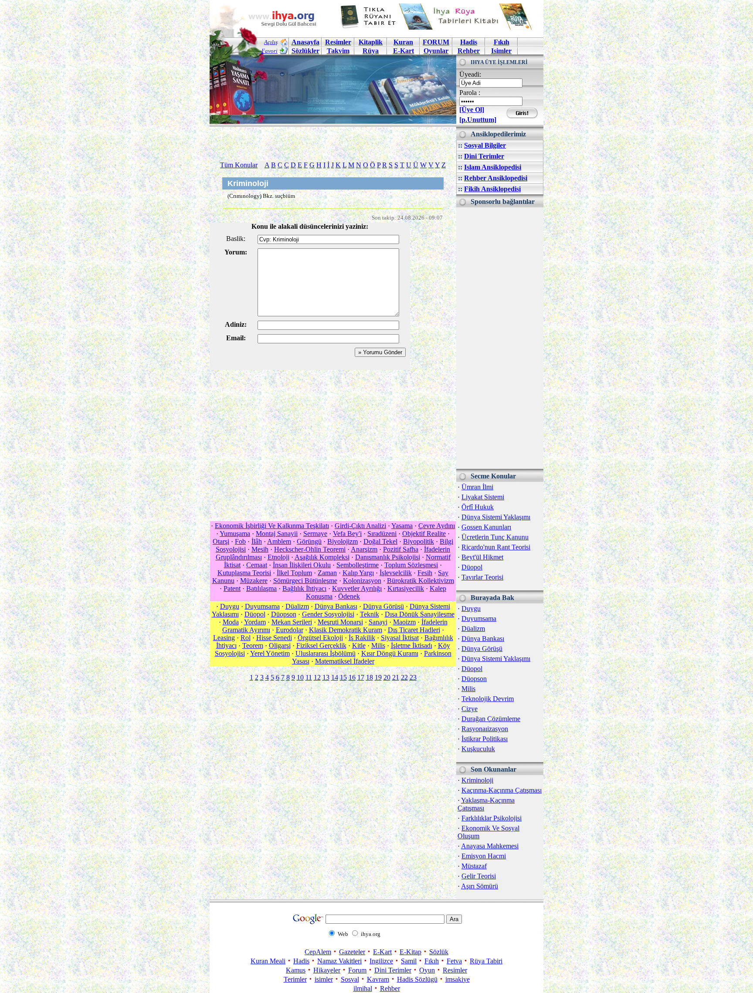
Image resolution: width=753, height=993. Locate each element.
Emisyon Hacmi (483, 856)
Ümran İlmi (477, 487)
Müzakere (254, 580)
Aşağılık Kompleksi (322, 557)
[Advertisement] (500, 338)
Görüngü (309, 541)
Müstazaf (474, 866)
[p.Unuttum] (477, 119)
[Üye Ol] (471, 109)
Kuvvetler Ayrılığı (357, 588)
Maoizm (404, 622)
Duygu (471, 608)
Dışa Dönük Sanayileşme (420, 614)
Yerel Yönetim (270, 653)
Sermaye (315, 533)
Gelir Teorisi (478, 876)
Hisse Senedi (274, 637)
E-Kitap (410, 952)
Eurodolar (289, 630)
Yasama (402, 525)
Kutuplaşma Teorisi (244, 572)
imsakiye (457, 979)
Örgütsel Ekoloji (320, 637)
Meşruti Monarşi (340, 622)
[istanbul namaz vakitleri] (333, 117)
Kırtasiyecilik (405, 588)
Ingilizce (381, 961)
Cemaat (256, 565)
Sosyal (350, 979)
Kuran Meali (268, 961)
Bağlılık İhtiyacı (304, 588)
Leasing (224, 637)
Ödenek (349, 596)
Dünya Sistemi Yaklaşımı (495, 517)
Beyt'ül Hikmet (482, 557)
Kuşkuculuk (478, 748)
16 (352, 677)
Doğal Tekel (380, 541)
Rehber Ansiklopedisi (495, 178)
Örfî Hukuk (477, 507)
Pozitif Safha (400, 549)
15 (343, 677)
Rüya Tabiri (486, 961)
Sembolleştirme (357, 565)
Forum (357, 970)
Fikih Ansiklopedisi (492, 189)
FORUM (436, 42)
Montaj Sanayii (277, 533)
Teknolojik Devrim (487, 698)
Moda (231, 622)
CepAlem (318, 952)
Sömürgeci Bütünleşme (305, 580)
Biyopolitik (418, 541)
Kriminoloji (477, 780)
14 (334, 677)
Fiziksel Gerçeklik (321, 645)
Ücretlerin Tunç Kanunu (495, 537)
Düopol (471, 567)
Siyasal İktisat (400, 637)
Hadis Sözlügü (417, 979)
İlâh (256, 541)
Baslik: (235, 238)
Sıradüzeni (382, 533)
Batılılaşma (261, 588)
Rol (246, 637)
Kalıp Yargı (358, 572)
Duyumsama (478, 618)
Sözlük (438, 952)
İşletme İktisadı (411, 645)
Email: (236, 338)
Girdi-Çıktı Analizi (360, 525)
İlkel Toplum (294, 572)
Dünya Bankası (482, 638)
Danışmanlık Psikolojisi (387, 557)
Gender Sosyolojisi (328, 614)
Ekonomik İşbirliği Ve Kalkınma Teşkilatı (272, 525)
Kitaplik (371, 42)
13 (325, 677)
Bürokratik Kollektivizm (420, 580)
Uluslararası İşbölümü (325, 653)
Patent (232, 588)
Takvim (338, 50)
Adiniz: (236, 324)
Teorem (252, 645)
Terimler (295, 979)
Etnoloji (278, 557)
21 (395, 677)
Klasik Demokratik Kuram (345, 630)
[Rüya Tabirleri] (438, 27)
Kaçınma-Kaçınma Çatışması (501, 790)
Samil (409, 961)
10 (300, 677)
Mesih (259, 549)
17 (360, 677)
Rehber (469, 50)
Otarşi (221, 541)
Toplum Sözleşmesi (411, 565)
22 (404, 677)
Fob (240, 541)
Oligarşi (280, 645)
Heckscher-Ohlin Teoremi (310, 549)
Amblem (279, 541)
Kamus (295, 970)
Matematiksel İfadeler (344, 661)
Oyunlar (436, 50)
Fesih (424, 572)
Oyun (427, 970)
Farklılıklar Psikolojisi (491, 818)
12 (317, 677)
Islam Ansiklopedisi (492, 167)
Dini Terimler (484, 156)
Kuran (403, 42)
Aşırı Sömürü (479, 886)
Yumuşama (235, 533)
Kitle (359, 645)
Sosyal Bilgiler (485, 145)
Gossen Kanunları (486, 527)
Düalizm (473, 628)
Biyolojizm (342, 541)
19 (378, 677)
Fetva (454, 961)
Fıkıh (501, 42)
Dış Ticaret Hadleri (414, 630)
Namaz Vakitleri (339, 961)
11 (308, 677)
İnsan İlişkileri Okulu (302, 565)
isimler (324, 979)
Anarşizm (364, 549)
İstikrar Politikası (484, 738)
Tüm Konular (239, 165)
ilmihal (362, 988)
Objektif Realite (424, 533)
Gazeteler (352, 952)
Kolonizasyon (362, 580)
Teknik (369, 614)
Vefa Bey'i (347, 533)
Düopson (474, 678)
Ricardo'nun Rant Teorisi (495, 547)
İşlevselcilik (396, 572)
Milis (468, 688)
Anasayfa (305, 42)
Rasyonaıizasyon (484, 728)
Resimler (455, 970)
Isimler (501, 50)
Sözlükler (305, 50)
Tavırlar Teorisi (482, 577)
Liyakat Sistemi (482, 497)
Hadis (468, 42)
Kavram (378, 979)
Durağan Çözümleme (490, 718)
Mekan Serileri (291, 622)
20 (386, 677)
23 (413, 677)
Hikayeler (326, 970)
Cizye (469, 708)
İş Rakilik (362, 637)
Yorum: (235, 252)
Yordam (255, 622)
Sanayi (378, 622)
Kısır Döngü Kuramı (389, 653)
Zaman (327, 572)
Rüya (371, 50)
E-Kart (403, 50)
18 (369, 677)
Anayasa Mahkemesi (490, 846)
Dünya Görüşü (481, 648)
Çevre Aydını (436, 525)
